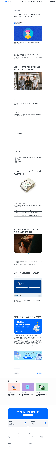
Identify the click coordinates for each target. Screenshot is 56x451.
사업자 (15, 10)
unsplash (28, 253)
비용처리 (40, 392)
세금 (25, 392)
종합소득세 (10, 392)
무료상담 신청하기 (28, 415)
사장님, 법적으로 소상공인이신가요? (19, 125)
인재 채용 (19, 436)
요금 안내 (9, 436)
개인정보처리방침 (31, 436)
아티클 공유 (39, 373)
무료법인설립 (9, 437)
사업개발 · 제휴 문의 (42, 437)
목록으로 (17, 373)
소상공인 (19, 10)
